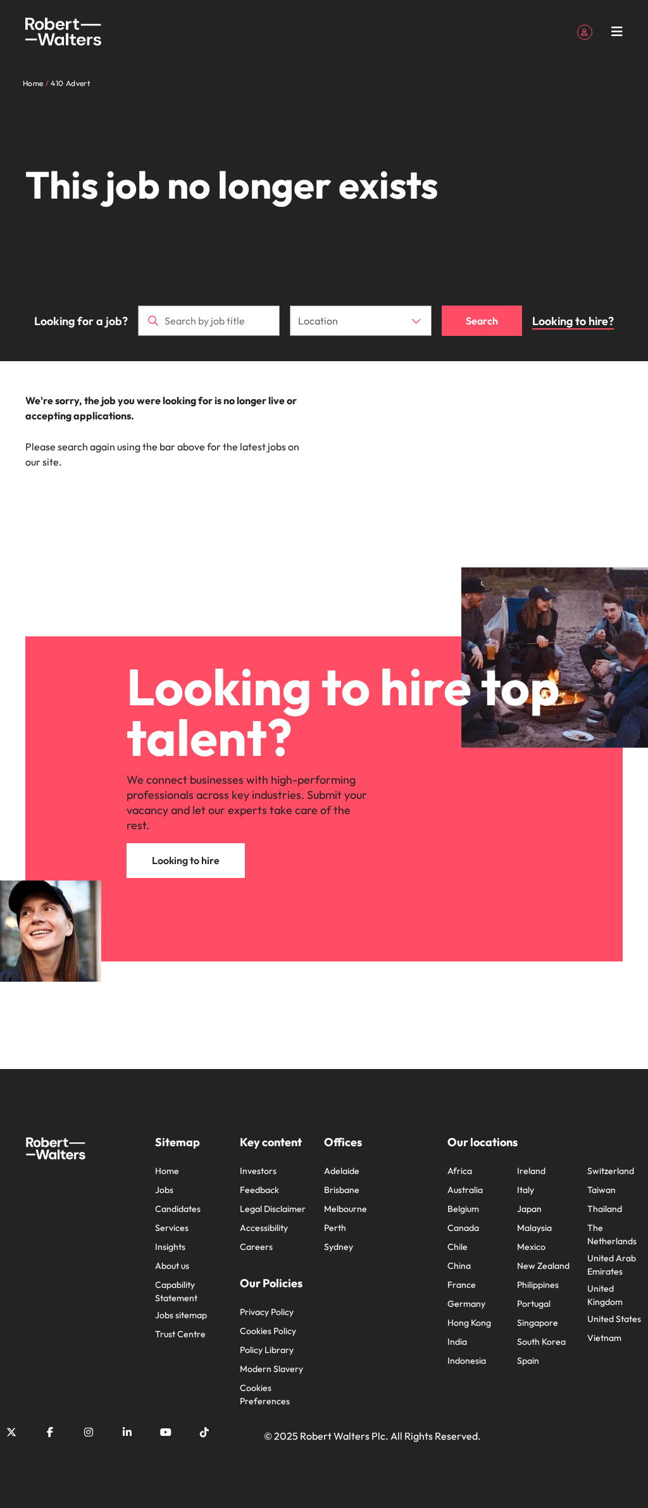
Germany (466, 1303)
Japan (529, 1208)
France (461, 1284)
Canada (463, 1227)
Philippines (538, 1284)
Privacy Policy (267, 1312)
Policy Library (267, 1350)
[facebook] (50, 1432)
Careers (256, 1246)
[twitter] (11, 1432)
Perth (335, 1227)
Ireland (531, 1171)
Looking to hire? (573, 321)
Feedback (259, 1190)
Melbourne (345, 1208)
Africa (459, 1171)
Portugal (534, 1303)
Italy (525, 1190)
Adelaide (341, 1171)
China (459, 1265)
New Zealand (543, 1265)
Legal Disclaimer (273, 1208)
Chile (457, 1246)
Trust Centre (180, 1334)
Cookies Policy (268, 1331)
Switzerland (610, 1171)
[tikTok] (204, 1432)
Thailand (604, 1208)
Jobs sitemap (181, 1315)
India (457, 1341)
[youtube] (165, 1432)
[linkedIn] (127, 1432)
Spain (528, 1360)
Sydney (338, 1246)
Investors (258, 1171)
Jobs (164, 1190)
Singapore (537, 1322)
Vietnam (604, 1338)
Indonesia (466, 1360)
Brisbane (341, 1190)
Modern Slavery (271, 1369)
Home (167, 1171)
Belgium (463, 1208)
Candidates (178, 1208)
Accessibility (264, 1227)
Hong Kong (469, 1322)
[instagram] (88, 1432)
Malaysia (534, 1227)
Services (172, 1227)
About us (172, 1265)
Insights (170, 1246)
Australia (465, 1190)
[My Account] (584, 31)
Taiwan (601, 1190)
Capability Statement (176, 1291)
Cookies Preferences (265, 1394)
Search (482, 320)
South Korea (541, 1341)
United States (614, 1319)
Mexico (531, 1246)
